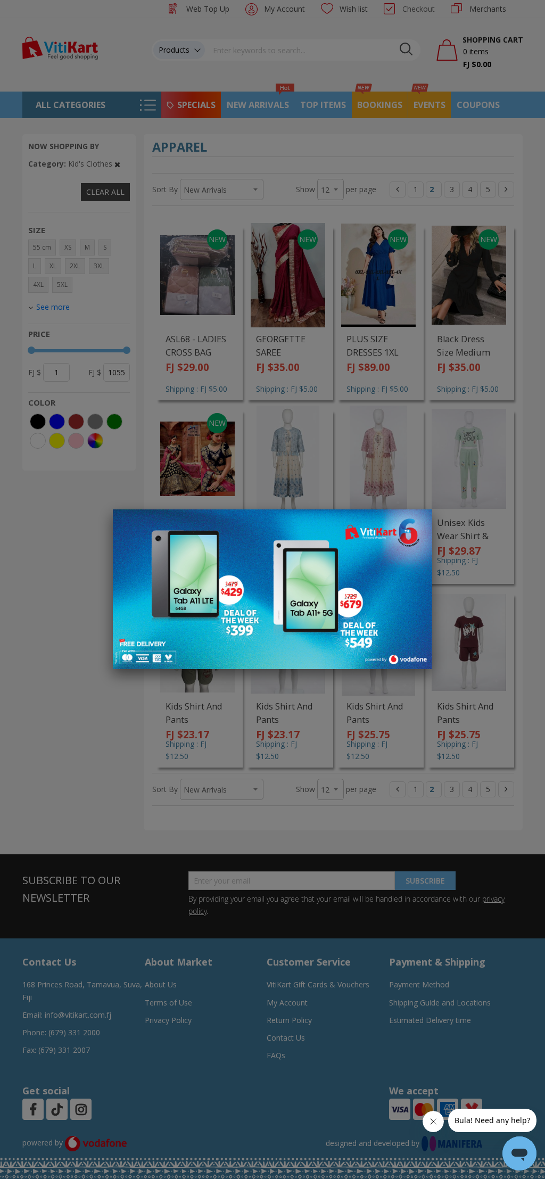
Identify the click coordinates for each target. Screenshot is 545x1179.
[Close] (417, 523)
